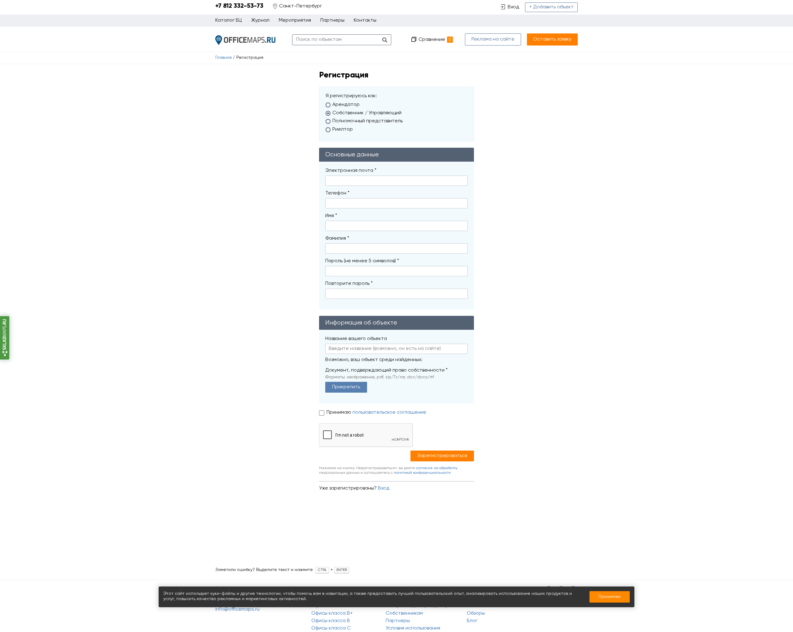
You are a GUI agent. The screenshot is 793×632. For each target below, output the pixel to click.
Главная (223, 57)
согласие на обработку (437, 468)
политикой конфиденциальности (422, 473)
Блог (472, 620)
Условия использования (413, 628)
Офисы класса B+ (332, 613)
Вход (383, 488)
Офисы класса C (331, 628)
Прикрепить (346, 387)
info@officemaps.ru (237, 609)
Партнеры (332, 20)
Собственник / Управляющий (366, 113)
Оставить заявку (552, 39)
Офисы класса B (330, 620)
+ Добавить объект (551, 7)
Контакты (365, 20)
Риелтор (342, 129)
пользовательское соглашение (389, 412)
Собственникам (404, 613)
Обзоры (476, 613)
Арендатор (346, 104)
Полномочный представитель (367, 121)
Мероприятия (295, 20)
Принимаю (339, 412)
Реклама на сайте (493, 39)
